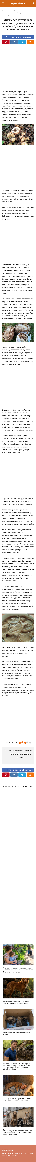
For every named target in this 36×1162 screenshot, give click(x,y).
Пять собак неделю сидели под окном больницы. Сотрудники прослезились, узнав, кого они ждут (17, 1132)
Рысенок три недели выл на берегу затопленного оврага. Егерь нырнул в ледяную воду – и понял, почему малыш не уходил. (17, 1067)
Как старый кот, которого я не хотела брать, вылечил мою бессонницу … (17, 1100)
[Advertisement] (18, 70)
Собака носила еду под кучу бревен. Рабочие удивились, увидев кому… (16, 1002)
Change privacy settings (9, 1155)
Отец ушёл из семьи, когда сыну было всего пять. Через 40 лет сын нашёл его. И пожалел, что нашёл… (18, 970)
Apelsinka (18, 3)
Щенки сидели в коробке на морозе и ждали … (17, 1033)
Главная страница (7, 11)
